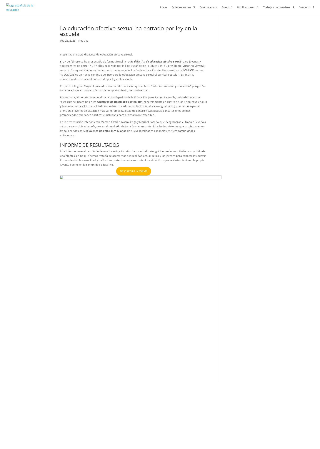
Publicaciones (246, 7)
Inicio (163, 7)
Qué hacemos (208, 7)
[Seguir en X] (179, 414)
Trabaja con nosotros (276, 7)
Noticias (83, 40)
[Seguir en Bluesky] (194, 414)
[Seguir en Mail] (239, 418)
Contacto (304, 7)
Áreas (225, 7)
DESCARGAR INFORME (133, 171)
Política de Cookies (133, 411)
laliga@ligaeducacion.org (75, 427)
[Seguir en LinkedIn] (201, 414)
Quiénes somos (181, 7)
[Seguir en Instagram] (186, 414)
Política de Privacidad (137, 407)
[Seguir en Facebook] (171, 414)
